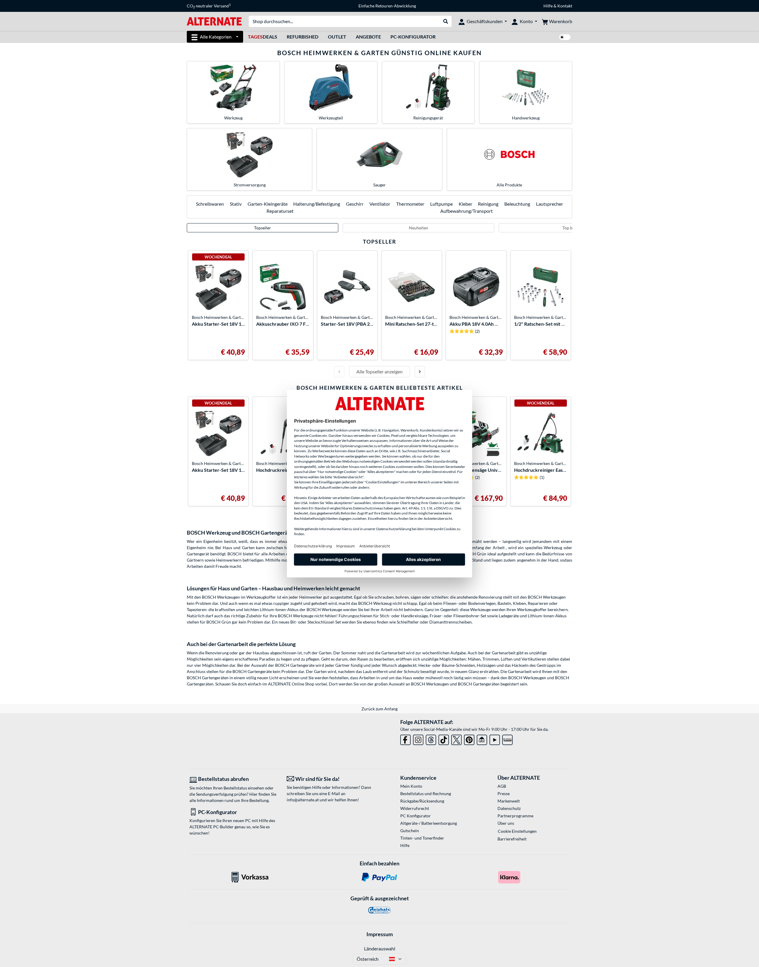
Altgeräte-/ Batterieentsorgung (428, 823)
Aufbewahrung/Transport (466, 211)
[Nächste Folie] (420, 371)
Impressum (379, 934)
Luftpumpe (441, 204)
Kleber (465, 204)
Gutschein (409, 830)
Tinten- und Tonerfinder (422, 837)
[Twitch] (507, 738)
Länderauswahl (379, 948)
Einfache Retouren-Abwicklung (387, 5)
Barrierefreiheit (512, 838)
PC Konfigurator (415, 815)
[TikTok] (444, 738)
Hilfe (548, 5)
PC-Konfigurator (413, 36)
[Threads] (431, 738)
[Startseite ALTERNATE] (214, 21)
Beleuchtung (517, 204)
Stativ (236, 204)
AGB (502, 786)
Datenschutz (509, 808)
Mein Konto (411, 786)
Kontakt (564, 5)
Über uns (506, 823)
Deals (262, 36)
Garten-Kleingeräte (268, 204)
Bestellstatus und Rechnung (425, 793)
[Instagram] (418, 738)
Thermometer (410, 204)
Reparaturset (280, 211)
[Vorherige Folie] (339, 371)
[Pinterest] (469, 738)
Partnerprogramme (515, 815)
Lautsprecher (549, 204)
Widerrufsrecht (414, 808)
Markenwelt (509, 800)
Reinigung (488, 204)
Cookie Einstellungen (517, 831)
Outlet (337, 36)
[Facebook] (405, 738)
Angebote (368, 36)
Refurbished (302, 36)
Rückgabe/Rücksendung (422, 800)
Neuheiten (418, 227)
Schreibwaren (210, 204)
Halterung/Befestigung (316, 204)
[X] (456, 738)
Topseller (262, 227)
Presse (504, 793)
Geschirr (354, 204)
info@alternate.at (303, 799)
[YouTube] (494, 738)
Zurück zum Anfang (379, 708)
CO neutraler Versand (209, 6)
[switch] (564, 37)
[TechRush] (482, 738)
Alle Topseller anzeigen (379, 371)
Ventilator (379, 204)
